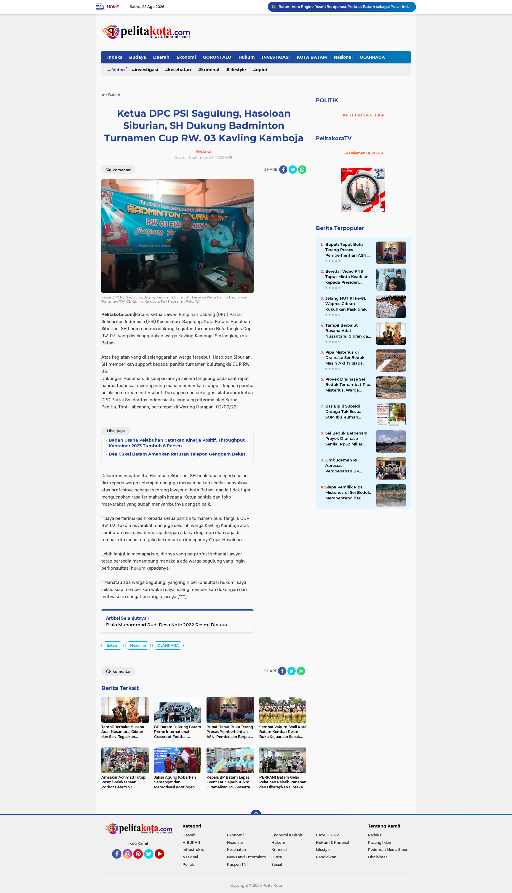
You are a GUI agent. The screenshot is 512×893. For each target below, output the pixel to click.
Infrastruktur (194, 849)
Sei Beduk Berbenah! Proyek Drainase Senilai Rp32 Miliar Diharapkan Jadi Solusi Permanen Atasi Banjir (348, 439)
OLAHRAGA (372, 57)
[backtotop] (256, 815)
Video (118, 69)
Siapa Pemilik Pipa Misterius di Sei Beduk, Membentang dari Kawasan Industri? (348, 493)
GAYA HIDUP (327, 835)
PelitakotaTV (333, 138)
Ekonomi (186, 57)
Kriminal (210, 69)
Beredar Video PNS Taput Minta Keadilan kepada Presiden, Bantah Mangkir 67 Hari (347, 277)
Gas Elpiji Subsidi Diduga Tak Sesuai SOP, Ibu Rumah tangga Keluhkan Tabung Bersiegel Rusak (344, 412)
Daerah (161, 57)
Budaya (137, 57)
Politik (188, 864)
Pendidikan (326, 857)
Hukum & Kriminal (332, 842)
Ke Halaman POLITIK (362, 115)
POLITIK (327, 100)
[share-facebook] (283, 169)
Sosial (276, 864)
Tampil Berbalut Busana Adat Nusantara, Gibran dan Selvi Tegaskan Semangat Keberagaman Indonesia (348, 331)
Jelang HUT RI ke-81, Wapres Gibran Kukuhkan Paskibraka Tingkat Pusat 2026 (347, 304)
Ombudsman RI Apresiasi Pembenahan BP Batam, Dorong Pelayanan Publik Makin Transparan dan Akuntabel (347, 466)
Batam (112, 645)
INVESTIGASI (276, 57)
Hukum (247, 57)
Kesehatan (179, 69)
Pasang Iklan (379, 842)
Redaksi (375, 835)
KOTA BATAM (312, 57)
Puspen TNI (237, 864)
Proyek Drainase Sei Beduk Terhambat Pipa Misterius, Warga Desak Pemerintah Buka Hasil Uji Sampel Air (348, 385)
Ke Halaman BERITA (362, 153)
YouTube (163, 861)
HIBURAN (191, 842)
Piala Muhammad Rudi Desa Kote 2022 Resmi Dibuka (166, 624)
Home (113, 6)
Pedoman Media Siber (387, 849)
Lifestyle (237, 69)
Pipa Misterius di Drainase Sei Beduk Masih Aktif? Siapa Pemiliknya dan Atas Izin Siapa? (345, 6)
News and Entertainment (249, 857)
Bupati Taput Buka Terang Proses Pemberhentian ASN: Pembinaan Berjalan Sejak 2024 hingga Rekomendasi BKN (346, 250)
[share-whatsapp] (302, 169)
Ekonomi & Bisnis (287, 835)
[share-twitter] (293, 169)
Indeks (114, 57)
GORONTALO (217, 57)
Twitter (151, 861)
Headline (138, 645)
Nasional (343, 57)
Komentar (121, 170)
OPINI (261, 69)
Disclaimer (377, 857)
